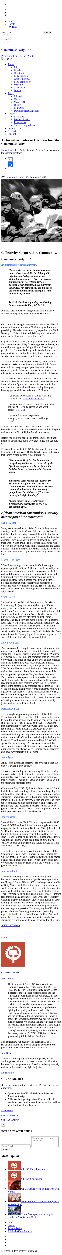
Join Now (6, 1053)
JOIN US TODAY (10, 925)
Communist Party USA (17, 177)
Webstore (18, 84)
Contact (11, 1225)
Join (10, 21)
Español (12, 134)
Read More (7, 1110)
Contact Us (19, 87)
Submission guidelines (25, 125)
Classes (17, 99)
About (11, 64)
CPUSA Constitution (31, 1179)
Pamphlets (19, 107)
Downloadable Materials (26, 110)
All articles (19, 116)
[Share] (34, 164)
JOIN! (11, 421)
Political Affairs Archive (20, 1231)
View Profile (7, 978)
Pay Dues (12, 26)
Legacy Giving (15, 128)
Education (19, 96)
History (17, 105)
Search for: (6, 32)
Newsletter (13, 131)
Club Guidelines (22, 78)
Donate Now (7, 1072)
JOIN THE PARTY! (33, 398)
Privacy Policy (15, 1228)
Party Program (21, 76)
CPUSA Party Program (33, 1169)
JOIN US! (20, 409)
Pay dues (18, 70)
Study (11, 93)
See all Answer (10, 1120)
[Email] (34, 159)
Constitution (20, 73)
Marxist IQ (19, 102)
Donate (11, 24)
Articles (11, 113)
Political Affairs (22, 119)
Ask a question (10, 1115)
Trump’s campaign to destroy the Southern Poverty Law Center (31, 1215)
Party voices (20, 122)
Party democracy (22, 81)
